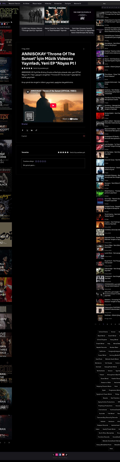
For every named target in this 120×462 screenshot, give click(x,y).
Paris (111, 448)
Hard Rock (99, 359)
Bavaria (105, 398)
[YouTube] (4, 24)
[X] (53, 454)
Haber (98, 429)
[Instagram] (57, 454)
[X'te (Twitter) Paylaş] (27, 130)
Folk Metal (111, 413)
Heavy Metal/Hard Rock (103, 445)
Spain (104, 390)
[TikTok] (7, 24)
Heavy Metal (114, 339)
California (102, 351)
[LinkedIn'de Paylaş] (32, 130)
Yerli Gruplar (108, 363)
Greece (110, 371)
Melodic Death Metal (112, 359)
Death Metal (112, 336)
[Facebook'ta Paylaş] (22, 130)
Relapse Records (102, 425)
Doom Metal (104, 378)
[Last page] (9, 442)
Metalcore (98, 363)
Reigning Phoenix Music (104, 386)
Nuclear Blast (114, 347)
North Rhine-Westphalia (106, 433)
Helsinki (103, 421)
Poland (102, 375)
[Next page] (4, 442)
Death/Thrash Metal (109, 429)
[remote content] (53, 106)
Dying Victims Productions (106, 402)
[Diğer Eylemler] (84, 49)
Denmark (98, 367)
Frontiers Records (104, 437)
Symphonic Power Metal (104, 394)
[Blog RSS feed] (11, 22)
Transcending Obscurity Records (107, 417)
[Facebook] (2, 24)
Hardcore (111, 421)
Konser (113, 332)
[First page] (95, 324)
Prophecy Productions (105, 406)
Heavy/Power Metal (110, 367)
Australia (102, 413)
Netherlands (101, 371)
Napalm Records (101, 347)
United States (103, 332)
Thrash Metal (100, 343)
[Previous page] (99, 324)
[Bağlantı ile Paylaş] (36, 130)
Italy (108, 343)
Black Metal (101, 336)
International (103, 410)
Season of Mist (106, 382)
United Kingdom (102, 339)
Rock (116, 386)
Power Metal (102, 355)
